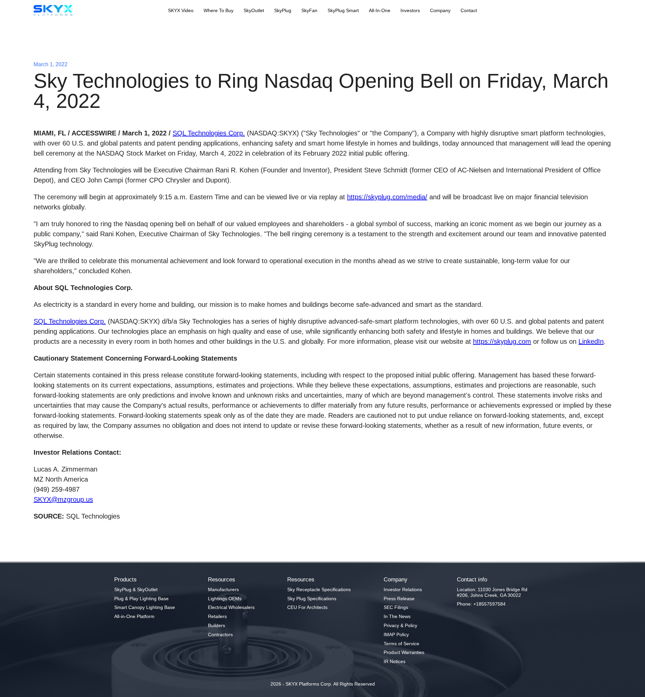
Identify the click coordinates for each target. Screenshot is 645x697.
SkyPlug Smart (343, 10)
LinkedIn (591, 341)
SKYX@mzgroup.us (63, 499)
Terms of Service (401, 643)
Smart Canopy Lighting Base (144, 607)
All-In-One (379, 10)
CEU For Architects (307, 607)
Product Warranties (404, 652)
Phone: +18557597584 (481, 604)
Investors (410, 10)
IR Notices (394, 661)
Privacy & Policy (400, 625)
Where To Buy (218, 10)
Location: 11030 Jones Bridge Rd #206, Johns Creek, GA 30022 (492, 592)
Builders (216, 625)
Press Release (399, 598)
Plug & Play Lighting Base (141, 598)
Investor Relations (403, 589)
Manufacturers (223, 589)
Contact (469, 10)
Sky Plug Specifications (311, 598)
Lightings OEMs (225, 598)
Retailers (217, 616)
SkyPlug (282, 10)
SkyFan (309, 10)
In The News (397, 616)
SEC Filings (396, 607)
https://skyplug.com (502, 341)
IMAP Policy (396, 634)
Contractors (220, 634)
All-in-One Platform (134, 616)
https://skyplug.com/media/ (387, 197)
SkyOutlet (254, 10)
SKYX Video (181, 10)
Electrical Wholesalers (231, 607)
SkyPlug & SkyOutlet (136, 589)
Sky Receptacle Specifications (319, 589)
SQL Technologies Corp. (209, 133)
